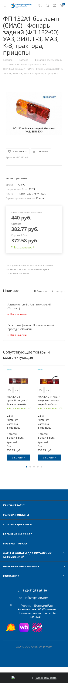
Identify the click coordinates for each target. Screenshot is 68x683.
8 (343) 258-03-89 (35, 590)
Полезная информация (21, 566)
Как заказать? (14, 505)
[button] (26, 466)
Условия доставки (17, 524)
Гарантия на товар (17, 534)
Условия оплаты (16, 514)
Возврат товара (15, 543)
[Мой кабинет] (54, 6)
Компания (11, 576)
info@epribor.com (37, 597)
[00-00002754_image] (34, 113)
